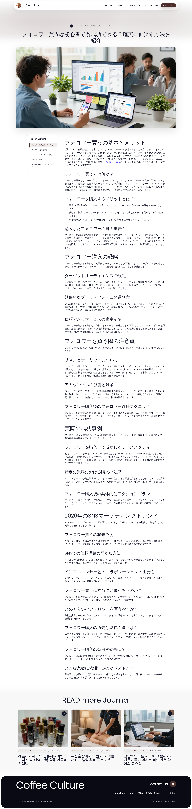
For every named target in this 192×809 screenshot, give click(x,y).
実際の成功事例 (36, 159)
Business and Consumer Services (111, 26)
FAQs (140, 793)
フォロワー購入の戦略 (39, 150)
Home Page (119, 793)
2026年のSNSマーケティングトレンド (43, 165)
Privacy (159, 801)
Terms (166, 801)
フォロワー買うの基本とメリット (43, 145)
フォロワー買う (112, 162)
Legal (173, 801)
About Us (150, 801)
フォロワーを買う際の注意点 (41, 155)
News (131, 793)
